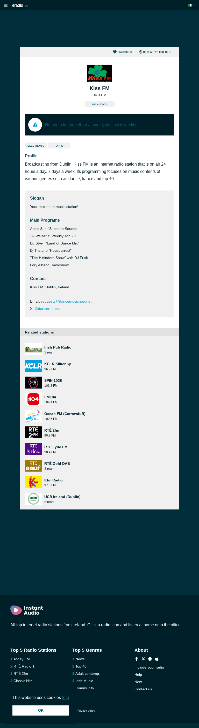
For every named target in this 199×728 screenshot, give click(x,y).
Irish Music (84, 681)
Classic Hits (22, 681)
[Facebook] (136, 659)
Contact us (143, 689)
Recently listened (156, 52)
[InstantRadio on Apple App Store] (157, 659)
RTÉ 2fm (20, 673)
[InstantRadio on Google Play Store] (150, 659)
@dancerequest (47, 309)
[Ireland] (192, 5)
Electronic (35, 145)
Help (138, 674)
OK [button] (41, 710)
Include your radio (149, 667)
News (79, 659)
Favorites (125, 52)
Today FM (21, 659)
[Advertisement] (99, 29)
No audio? (99, 104)
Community (84, 688)
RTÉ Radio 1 (23, 666)
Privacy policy (86, 710)
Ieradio (19, 5)
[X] (143, 659)
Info (65, 697)
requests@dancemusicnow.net (66, 301)
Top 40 (58, 145)
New (138, 682)
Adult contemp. (87, 673)
